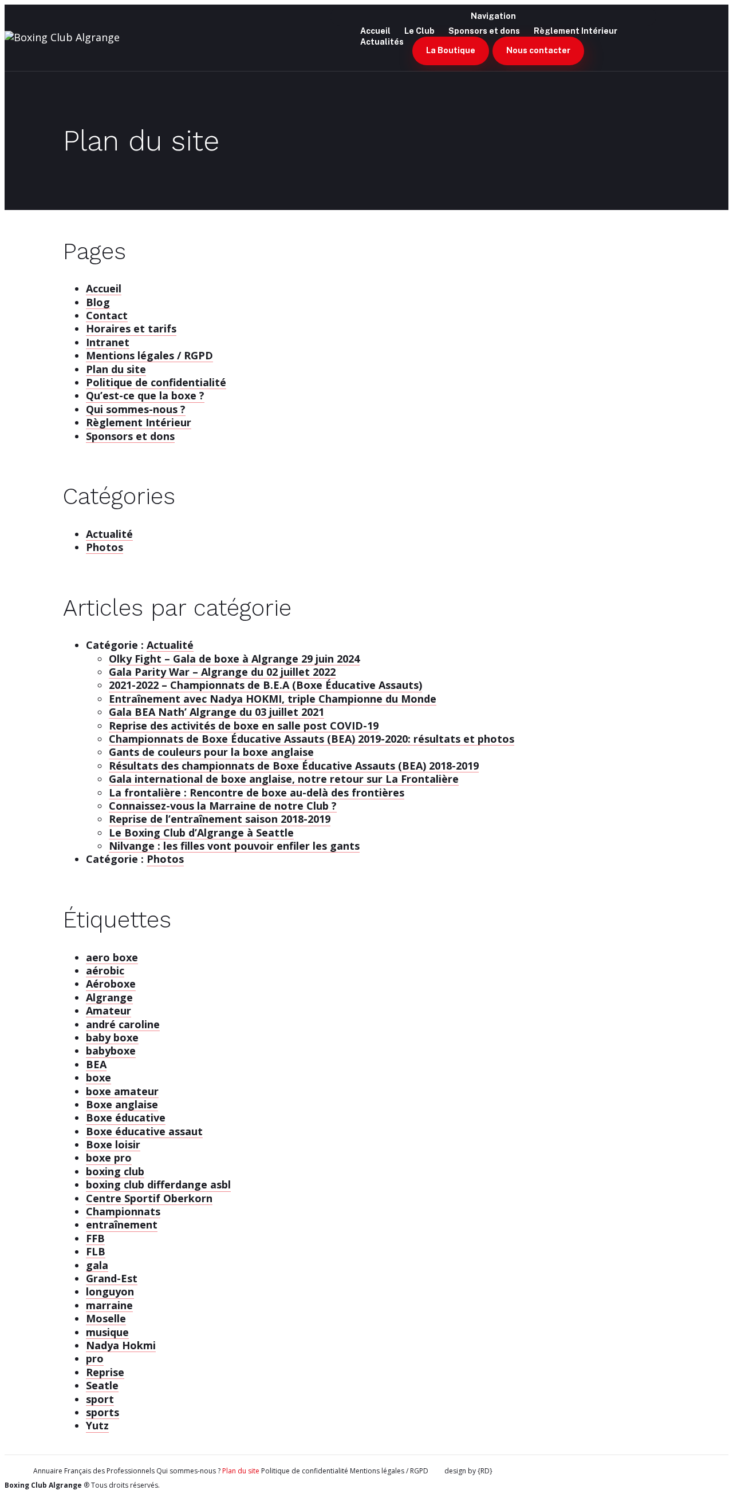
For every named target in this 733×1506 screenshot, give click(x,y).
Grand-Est (111, 1278)
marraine (109, 1305)
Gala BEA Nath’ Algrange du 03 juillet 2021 (216, 712)
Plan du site (116, 369)
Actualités (382, 41)
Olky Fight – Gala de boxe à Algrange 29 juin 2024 (234, 658)
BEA (96, 1064)
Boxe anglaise (122, 1104)
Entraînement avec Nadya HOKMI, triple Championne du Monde (272, 699)
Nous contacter (538, 50)
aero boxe (112, 957)
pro (95, 1358)
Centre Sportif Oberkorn (149, 1198)
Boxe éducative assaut (144, 1131)
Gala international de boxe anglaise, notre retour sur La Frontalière (284, 779)
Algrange (109, 997)
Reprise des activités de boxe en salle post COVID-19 (244, 725)
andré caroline (123, 1024)
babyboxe (111, 1050)
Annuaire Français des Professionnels (94, 1471)
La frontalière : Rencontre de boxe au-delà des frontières (256, 792)
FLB (95, 1251)
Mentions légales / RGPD (149, 355)
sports (102, 1412)
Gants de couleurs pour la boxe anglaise (211, 752)
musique (107, 1332)
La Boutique (450, 50)
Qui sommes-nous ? (136, 409)
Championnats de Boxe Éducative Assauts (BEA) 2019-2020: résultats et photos (311, 739)
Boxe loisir (113, 1144)
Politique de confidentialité (156, 382)
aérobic (105, 970)
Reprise (105, 1372)
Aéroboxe (111, 983)
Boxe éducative (125, 1117)
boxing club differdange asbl (158, 1184)
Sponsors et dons (484, 30)
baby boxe (112, 1037)
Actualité (109, 534)
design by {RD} (468, 1471)
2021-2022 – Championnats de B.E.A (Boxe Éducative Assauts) (265, 685)
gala (97, 1265)
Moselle (106, 1318)
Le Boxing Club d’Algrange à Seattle (201, 832)
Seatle (102, 1385)
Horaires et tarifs (131, 328)
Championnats (123, 1211)
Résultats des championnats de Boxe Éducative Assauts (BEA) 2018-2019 (294, 765)
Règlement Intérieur (575, 30)
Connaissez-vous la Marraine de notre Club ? (223, 806)
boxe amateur (122, 1091)
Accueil (103, 288)
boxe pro (109, 1157)
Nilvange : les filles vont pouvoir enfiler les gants (234, 846)
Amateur (108, 1010)
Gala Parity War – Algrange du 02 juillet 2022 (222, 672)
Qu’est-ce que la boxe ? (145, 395)
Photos (104, 547)
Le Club (419, 30)
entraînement (121, 1224)
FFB (95, 1238)
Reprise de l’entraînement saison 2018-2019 (219, 819)
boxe (98, 1077)
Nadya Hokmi (121, 1345)
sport (100, 1399)
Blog (98, 302)
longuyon (110, 1291)
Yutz (97, 1425)
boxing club (115, 1171)
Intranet (107, 342)
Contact (107, 315)
